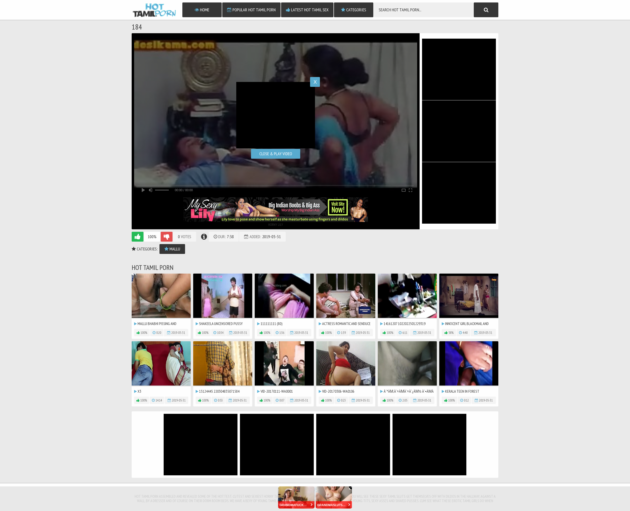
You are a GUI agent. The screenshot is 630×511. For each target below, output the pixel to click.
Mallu (174, 249)
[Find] (486, 9)
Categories (355, 10)
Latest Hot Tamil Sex (309, 10)
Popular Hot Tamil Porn (254, 10)
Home (204, 10)
